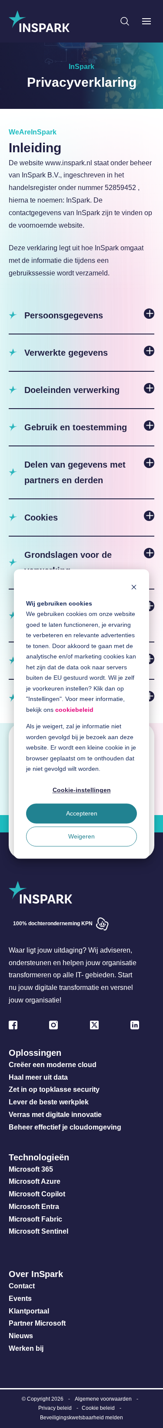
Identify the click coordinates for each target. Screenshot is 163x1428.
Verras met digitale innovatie (55, 1114)
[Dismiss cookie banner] (134, 586)
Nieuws (21, 1336)
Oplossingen (35, 1053)
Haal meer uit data (38, 1077)
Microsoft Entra (35, 1206)
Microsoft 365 (31, 1169)
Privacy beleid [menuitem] (55, 1408)
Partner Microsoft (37, 1323)
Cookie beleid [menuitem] (98, 1408)
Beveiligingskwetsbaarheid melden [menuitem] (81, 1418)
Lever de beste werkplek (49, 1102)
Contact (22, 1286)
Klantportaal (29, 1311)
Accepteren (81, 813)
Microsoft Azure (34, 1181)
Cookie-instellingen (82, 790)
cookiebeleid (74, 709)
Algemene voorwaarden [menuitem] (103, 1399)
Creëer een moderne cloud (52, 1064)
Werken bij (26, 1348)
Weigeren (81, 836)
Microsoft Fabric (35, 1219)
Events (20, 1298)
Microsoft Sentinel (38, 1231)
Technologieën (39, 1157)
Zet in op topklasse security (54, 1089)
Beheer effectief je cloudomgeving (65, 1127)
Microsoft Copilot (37, 1194)
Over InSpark (36, 1274)
